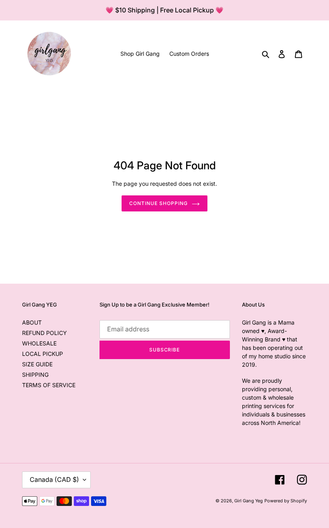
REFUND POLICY (44, 332)
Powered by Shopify (285, 501)
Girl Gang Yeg (248, 501)
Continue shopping (158, 203)
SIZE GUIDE (37, 364)
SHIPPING (35, 374)
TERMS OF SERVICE (48, 385)
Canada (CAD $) (54, 479)
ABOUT (32, 322)
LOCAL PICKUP (42, 353)
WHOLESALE (39, 343)
